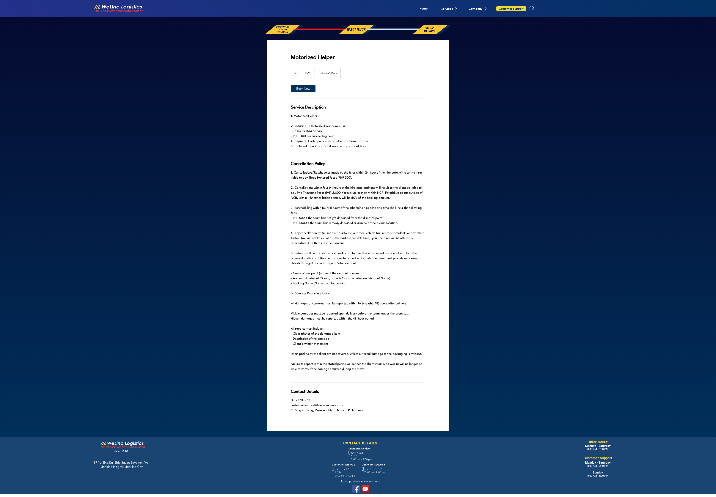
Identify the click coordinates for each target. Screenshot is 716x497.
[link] (303, 88)
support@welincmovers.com (362, 481)
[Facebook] (356, 489)
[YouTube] (365, 489)
